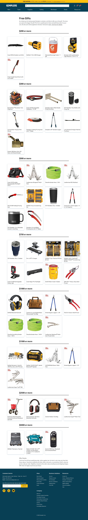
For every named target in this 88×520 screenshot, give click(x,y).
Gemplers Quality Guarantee (42, 495)
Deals (38, 485)
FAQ (63, 487)
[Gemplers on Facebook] (4, 490)
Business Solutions (54, 473)
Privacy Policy (39, 504)
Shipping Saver (52, 483)
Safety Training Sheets (67, 481)
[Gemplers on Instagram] (8, 490)
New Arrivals (39, 476)
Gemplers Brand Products (42, 500)
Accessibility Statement (41, 506)
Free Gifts (51, 485)
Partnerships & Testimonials (42, 499)
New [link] (9, 9)
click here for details (57, 24)
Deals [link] (65, 9)
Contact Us (64, 476)
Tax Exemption (52, 479)
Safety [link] (42, 9)
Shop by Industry (40, 478)
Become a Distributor (53, 481)
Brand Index (39, 481)
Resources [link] (77, 9)
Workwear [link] (54, 9)
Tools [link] (18, 9)
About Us (38, 493)
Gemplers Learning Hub (67, 479)
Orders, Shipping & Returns (68, 478)
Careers (38, 502)
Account (50, 476)
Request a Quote (52, 478)
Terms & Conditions (57, 1)
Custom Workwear (40, 483)
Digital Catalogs (65, 483)
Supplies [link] (30, 9)
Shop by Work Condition (42, 479)
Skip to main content (5, 1)
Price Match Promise (41, 497)
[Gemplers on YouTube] (13, 490)
